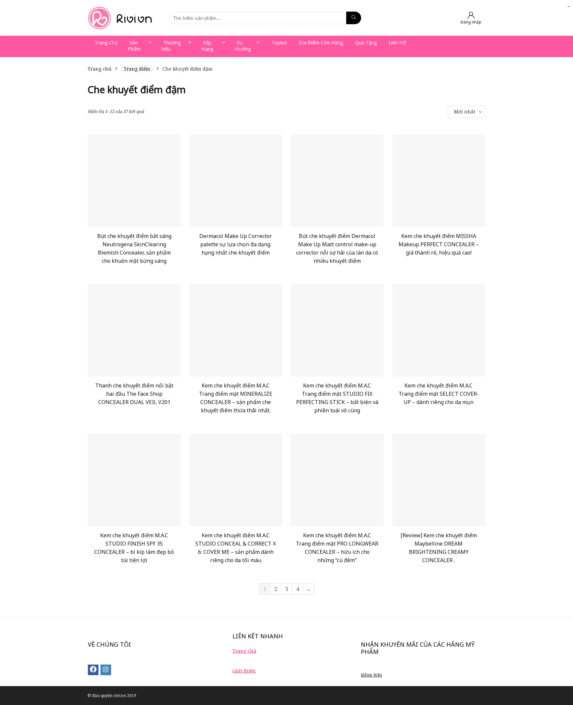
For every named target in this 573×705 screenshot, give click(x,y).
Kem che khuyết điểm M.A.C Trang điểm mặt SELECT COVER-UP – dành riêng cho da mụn (439, 394)
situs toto (371, 675)
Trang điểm (137, 69)
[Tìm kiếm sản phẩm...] (353, 18)
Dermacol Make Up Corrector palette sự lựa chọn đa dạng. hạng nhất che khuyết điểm (235, 244)
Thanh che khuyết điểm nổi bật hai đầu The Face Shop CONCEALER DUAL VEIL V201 (134, 394)
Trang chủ (99, 69)
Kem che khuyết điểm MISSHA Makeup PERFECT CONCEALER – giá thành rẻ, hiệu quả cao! (439, 244)
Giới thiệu (244, 671)
